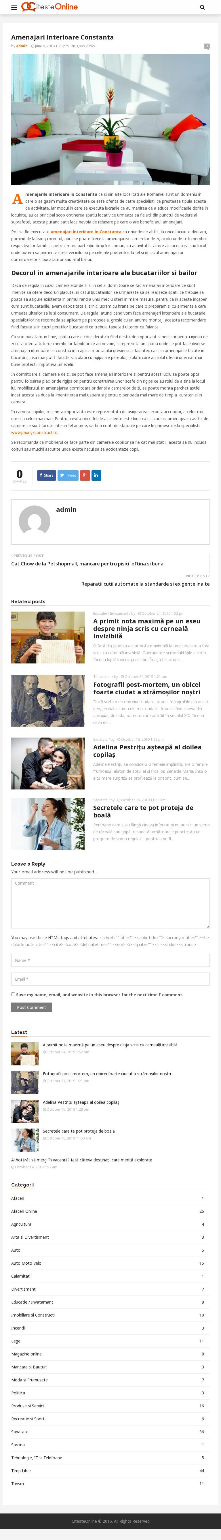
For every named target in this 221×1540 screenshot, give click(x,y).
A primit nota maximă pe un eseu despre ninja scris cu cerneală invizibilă (147, 628)
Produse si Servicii (107, 1406)
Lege (107, 1341)
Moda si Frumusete (107, 1380)
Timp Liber (102, 676)
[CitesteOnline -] (49, 7)
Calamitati (107, 1276)
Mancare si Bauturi (107, 1367)
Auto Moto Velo (107, 1263)
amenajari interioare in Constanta (86, 231)
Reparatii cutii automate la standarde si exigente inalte (145, 583)
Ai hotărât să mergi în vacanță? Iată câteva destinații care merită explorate (81, 1160)
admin (66, 509)
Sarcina (107, 1444)
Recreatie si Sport (107, 1418)
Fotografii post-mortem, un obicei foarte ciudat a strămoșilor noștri (147, 688)
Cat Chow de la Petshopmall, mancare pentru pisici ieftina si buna (87, 563)
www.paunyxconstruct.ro (34, 432)
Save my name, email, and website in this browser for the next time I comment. (99, 994)
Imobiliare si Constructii (107, 1315)
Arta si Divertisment (107, 1237)
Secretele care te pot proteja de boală (143, 811)
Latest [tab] (19, 1032)
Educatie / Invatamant (110, 613)
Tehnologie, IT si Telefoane (107, 1457)
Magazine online (107, 1354)
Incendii (107, 1328)
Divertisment (107, 1289)
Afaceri (107, 1198)
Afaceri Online (107, 1211)
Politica (107, 1393)
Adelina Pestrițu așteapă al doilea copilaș (147, 750)
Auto (107, 1250)
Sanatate (100, 739)
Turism (107, 1483)
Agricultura (107, 1224)
